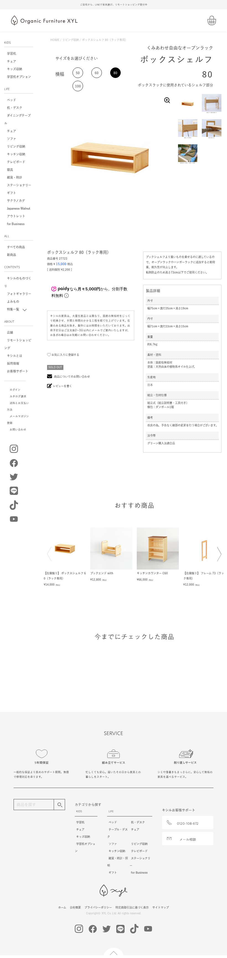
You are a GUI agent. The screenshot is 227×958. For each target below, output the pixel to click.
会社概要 (75, 907)
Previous (50, 557)
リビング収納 (16, 146)
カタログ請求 (18, 396)
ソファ (11, 138)
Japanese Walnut (18, 208)
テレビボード (16, 161)
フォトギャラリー (19, 293)
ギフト (11, 192)
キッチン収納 (16, 154)
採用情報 (13, 363)
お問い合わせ (18, 429)
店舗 (10, 332)
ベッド (11, 99)
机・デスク (14, 107)
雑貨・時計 (14, 177)
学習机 (11, 53)
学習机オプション (19, 76)
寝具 (10, 169)
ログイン (15, 389)
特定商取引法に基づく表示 (132, 907)
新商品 (11, 254)
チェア (11, 61)
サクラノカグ (16, 200)
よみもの (13, 301)
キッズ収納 (14, 69)
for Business (16, 223)
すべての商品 (16, 247)
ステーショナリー (19, 185)
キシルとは (14, 355)
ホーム (62, 907)
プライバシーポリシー (98, 907)
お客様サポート (17, 371)
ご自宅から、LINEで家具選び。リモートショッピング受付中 (113, 4)
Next (217, 557)
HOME (54, 39)
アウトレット (16, 216)
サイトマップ (160, 907)
